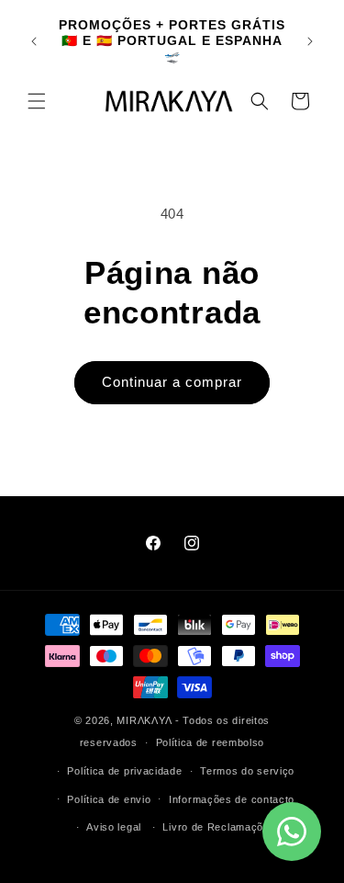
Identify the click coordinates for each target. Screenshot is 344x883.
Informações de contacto (231, 799)
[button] (37, 101)
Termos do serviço (247, 770)
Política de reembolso (210, 742)
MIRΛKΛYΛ (145, 720)
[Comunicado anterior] (34, 41)
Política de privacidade (124, 770)
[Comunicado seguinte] (310, 41)
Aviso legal (113, 826)
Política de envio (108, 799)
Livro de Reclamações (218, 826)
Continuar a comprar (172, 382)
